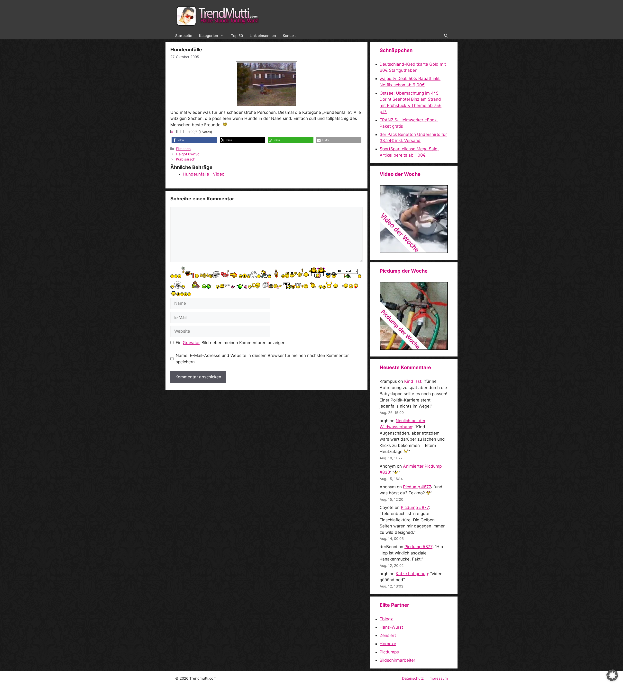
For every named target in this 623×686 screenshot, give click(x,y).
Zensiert (388, 635)
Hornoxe (388, 643)
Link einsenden (263, 35)
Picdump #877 (417, 486)
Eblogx (386, 618)
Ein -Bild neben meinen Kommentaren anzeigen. (231, 342)
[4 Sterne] (182, 131)
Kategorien (208, 35)
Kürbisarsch (185, 159)
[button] (446, 35)
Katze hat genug (412, 573)
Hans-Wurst (391, 627)
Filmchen (183, 149)
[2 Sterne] (175, 131)
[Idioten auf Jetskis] (414, 251)
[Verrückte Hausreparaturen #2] (414, 348)
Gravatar (191, 342)
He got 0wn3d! (188, 154)
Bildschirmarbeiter (397, 660)
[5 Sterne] (185, 131)
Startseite (183, 35)
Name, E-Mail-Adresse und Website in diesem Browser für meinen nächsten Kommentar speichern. (262, 358)
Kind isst (412, 381)
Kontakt (289, 35)
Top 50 (237, 35)
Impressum (438, 678)
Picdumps (389, 652)
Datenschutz (413, 678)
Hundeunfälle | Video (203, 174)
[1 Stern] (172, 131)
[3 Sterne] (179, 131)
